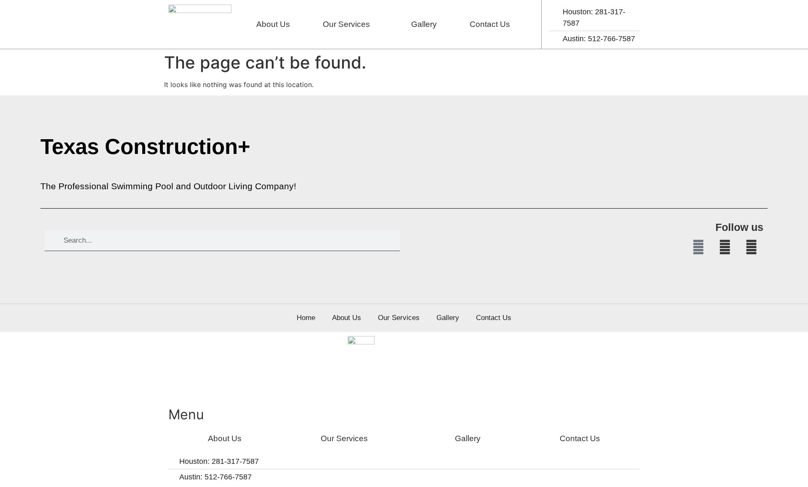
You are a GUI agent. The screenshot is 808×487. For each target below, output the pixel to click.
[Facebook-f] (698, 247)
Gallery (424, 24)
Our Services (346, 24)
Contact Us (490, 24)
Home (306, 318)
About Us (273, 24)
